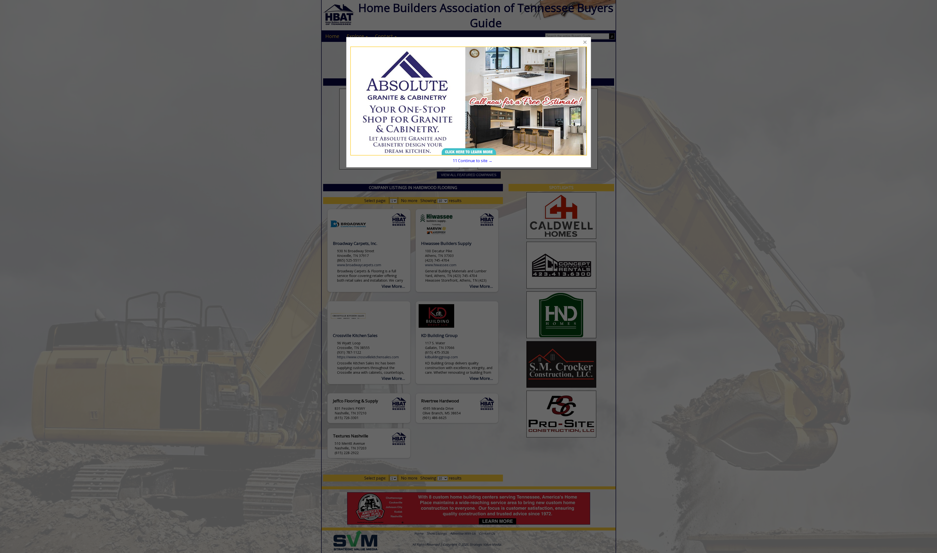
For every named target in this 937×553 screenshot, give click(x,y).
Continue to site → (472, 160)
